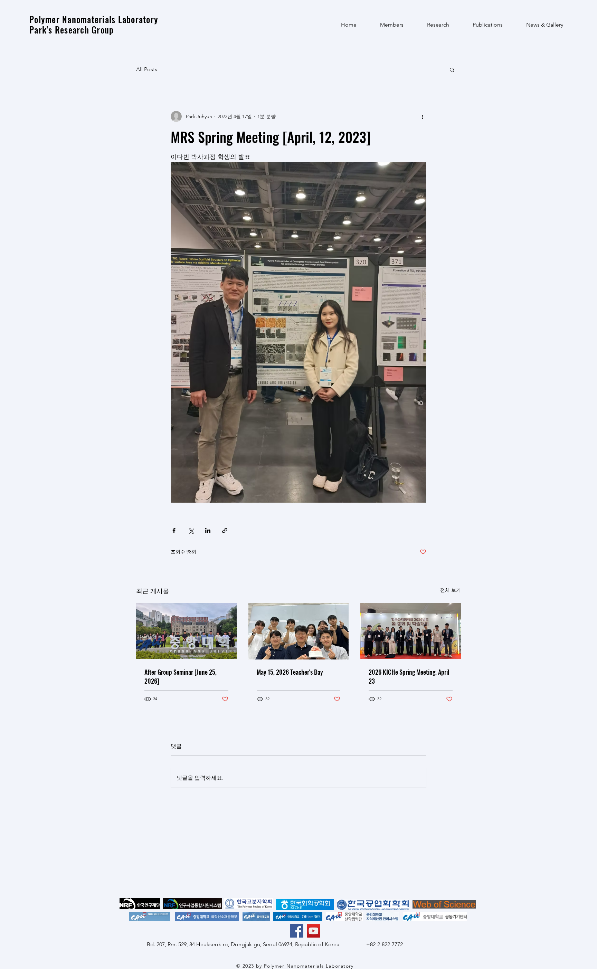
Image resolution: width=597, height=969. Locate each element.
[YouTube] (313, 931)
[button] (452, 69)
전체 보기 (450, 590)
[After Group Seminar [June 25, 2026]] (186, 631)
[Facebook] (296, 931)
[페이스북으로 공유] (174, 530)
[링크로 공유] (224, 530)
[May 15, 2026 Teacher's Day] (298, 631)
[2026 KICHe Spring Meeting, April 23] (410, 631)
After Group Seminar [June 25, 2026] (180, 676)
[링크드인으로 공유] (208, 530)
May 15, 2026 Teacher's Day (290, 671)
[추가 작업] (422, 116)
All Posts (146, 69)
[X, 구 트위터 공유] (191, 530)
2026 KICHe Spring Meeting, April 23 (409, 676)
